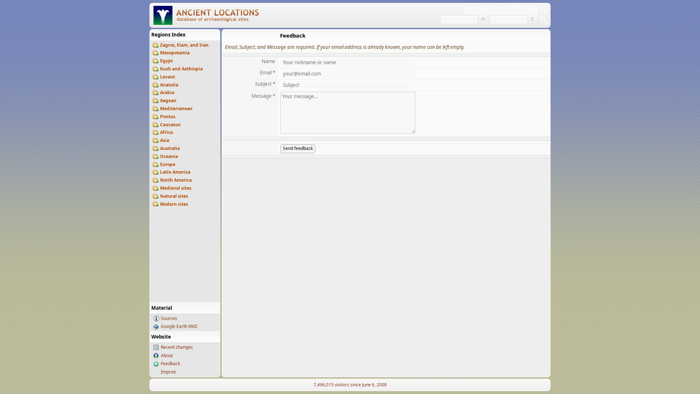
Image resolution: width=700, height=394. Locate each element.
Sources (169, 318)
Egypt (166, 61)
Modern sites (174, 204)
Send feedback (298, 148)
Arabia (167, 92)
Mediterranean (176, 108)
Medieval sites (175, 188)
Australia (170, 148)
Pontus (167, 116)
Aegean (168, 100)
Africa (166, 132)
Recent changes (177, 347)
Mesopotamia (175, 53)
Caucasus (170, 124)
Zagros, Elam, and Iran (184, 45)
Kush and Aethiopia (181, 69)
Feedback (170, 363)
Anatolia (169, 85)
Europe (167, 164)
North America (176, 180)
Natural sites (174, 196)
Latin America (175, 172)
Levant (167, 77)
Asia (164, 140)
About (167, 355)
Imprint (168, 372)
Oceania (169, 156)
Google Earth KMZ (179, 326)
